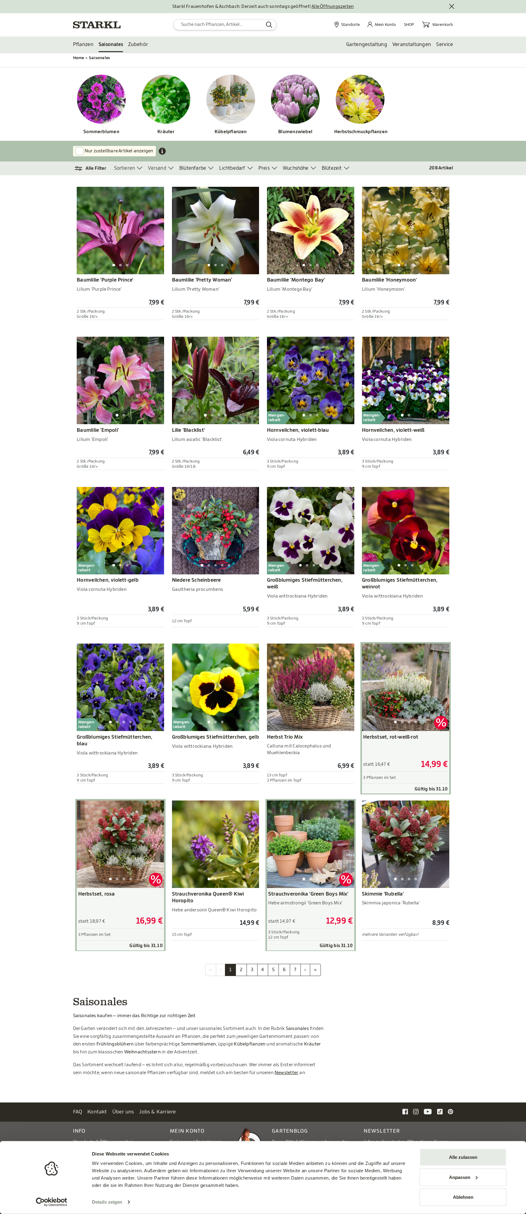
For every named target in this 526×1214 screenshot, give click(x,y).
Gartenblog (290, 1131)
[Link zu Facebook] (405, 1111)
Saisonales (111, 44)
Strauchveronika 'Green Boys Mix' (308, 894)
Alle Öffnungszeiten (332, 6)
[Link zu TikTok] (440, 1111)
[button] (93, 168)
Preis (264, 168)
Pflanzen (83, 44)
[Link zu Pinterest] (450, 1111)
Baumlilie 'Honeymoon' (389, 280)
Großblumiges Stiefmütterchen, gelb (215, 737)
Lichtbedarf (232, 168)
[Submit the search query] (269, 24)
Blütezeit (332, 168)
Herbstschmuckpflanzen (360, 131)
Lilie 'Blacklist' (188, 430)
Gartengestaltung (366, 44)
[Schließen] (452, 7)
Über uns (123, 1112)
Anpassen (459, 1177)
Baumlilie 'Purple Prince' (105, 280)
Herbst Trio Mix (285, 737)
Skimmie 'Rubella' (383, 894)
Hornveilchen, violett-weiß (393, 430)
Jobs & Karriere (157, 1112)
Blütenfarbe (192, 168)
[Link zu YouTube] (428, 1111)
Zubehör (138, 44)
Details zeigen (107, 1202)
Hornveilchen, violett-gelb (108, 580)
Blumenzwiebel (295, 131)
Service (444, 44)
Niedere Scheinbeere (196, 580)
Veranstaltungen (411, 44)
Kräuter (166, 131)
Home (78, 57)
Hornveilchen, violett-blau (298, 430)
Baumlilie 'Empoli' (98, 430)
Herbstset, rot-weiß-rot (390, 737)
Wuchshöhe (296, 168)
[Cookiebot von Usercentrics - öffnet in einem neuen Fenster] (51, 1202)
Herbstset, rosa (96, 894)
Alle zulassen (463, 1157)
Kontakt (97, 1112)
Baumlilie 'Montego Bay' (296, 280)
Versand (157, 168)
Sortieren (124, 168)
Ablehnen (463, 1197)
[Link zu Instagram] (416, 1111)
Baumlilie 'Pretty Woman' (202, 280)
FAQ (77, 1112)
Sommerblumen (101, 131)
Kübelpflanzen (231, 131)
